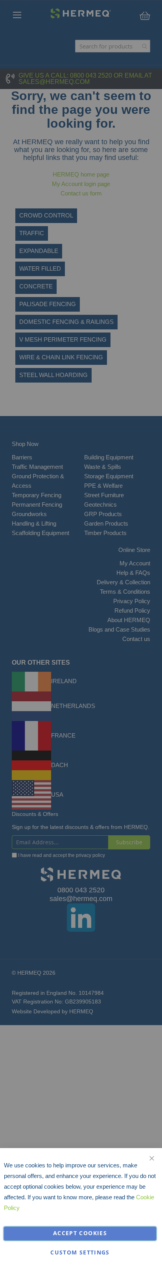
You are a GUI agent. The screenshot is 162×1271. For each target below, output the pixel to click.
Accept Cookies (80, 1233)
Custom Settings (79, 1252)
